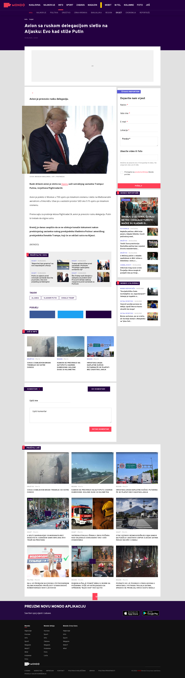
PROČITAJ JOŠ (33, 448)
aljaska (35, 298)
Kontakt (60, 671)
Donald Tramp (67, 298)
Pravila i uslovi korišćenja (35, 674)
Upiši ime (34, 401)
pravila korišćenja (141, 172)
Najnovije (28, 631)
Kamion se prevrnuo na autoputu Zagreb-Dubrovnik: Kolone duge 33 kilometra (68, 366)
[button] (29, 348)
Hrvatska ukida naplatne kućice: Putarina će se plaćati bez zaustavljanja (98, 366)
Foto (26, 659)
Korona (27, 634)
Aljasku (64, 184)
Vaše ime (125, 113)
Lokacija (124, 130)
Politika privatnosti (106, 671)
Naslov (124, 105)
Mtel (26, 652)
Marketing (38, 671)
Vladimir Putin (50, 298)
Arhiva (92, 671)
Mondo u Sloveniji (129, 283)
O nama (27, 671)
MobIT (27, 648)
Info (26, 19)
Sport (27, 641)
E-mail (124, 122)
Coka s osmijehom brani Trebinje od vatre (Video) (39, 365)
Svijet (31, 19)
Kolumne (28, 656)
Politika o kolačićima (77, 671)
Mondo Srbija (49, 626)
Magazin (28, 645)
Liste (46, 656)
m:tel (139, 671)
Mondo (27, 626)
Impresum (50, 671)
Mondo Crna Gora (70, 626)
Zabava (46, 641)
